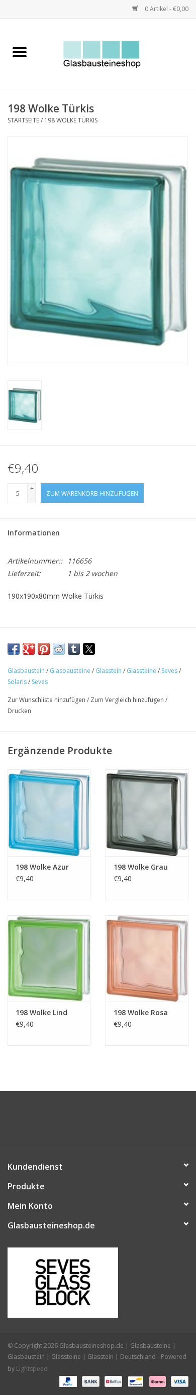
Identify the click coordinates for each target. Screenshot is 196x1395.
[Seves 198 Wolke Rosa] (147, 958)
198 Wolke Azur (42, 867)
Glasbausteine (70, 670)
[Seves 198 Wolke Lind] (49, 958)
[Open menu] (19, 52)
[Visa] (177, 1381)
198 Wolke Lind (41, 1012)
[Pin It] (44, 649)
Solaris (17, 681)
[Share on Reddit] (59, 649)
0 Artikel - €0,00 (165, 9)
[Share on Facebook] (14, 649)
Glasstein (108, 670)
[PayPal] (67, 1381)
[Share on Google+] (29, 649)
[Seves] (98, 1282)
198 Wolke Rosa (141, 1012)
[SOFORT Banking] (156, 1381)
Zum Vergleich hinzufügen (127, 699)
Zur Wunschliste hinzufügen (47, 699)
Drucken (19, 711)
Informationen (34, 532)
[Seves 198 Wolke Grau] (147, 812)
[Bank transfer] (89, 1381)
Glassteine (141, 670)
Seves (169, 670)
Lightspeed (32, 1368)
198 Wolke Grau (141, 867)
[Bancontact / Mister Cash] (135, 1381)
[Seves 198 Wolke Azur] (49, 812)
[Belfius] (112, 1381)
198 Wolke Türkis (70, 120)
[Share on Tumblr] (74, 649)
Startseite (23, 120)
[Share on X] (89, 649)
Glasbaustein (26, 670)
